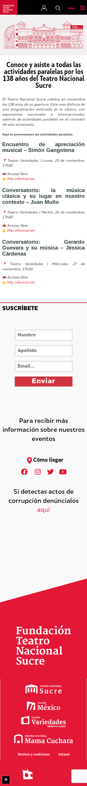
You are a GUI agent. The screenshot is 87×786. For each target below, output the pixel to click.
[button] (58, 8)
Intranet (64, 754)
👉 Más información (18, 179)
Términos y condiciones (34, 754)
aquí (43, 510)
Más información (21, 231)
